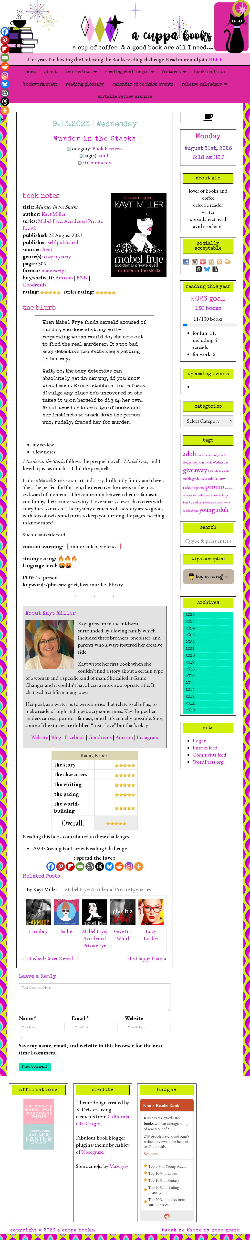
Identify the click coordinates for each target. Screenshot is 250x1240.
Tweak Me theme (182, 1230)
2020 (190, 656)
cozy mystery (57, 256)
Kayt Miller (54, 213)
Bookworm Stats (40, 84)
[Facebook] (50, 866)
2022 (190, 642)
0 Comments (97, 162)
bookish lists (209, 72)
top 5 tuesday (213, 495)
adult (104, 155)
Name (27, 1018)
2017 (190, 663)
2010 (190, 711)
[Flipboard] (70, 866)
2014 (190, 683)
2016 (190, 670)
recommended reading (194, 495)
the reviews (79, 72)
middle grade (191, 478)
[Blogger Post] (89, 866)
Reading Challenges (128, 72)
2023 (190, 636)
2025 (190, 622)
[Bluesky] (109, 866)
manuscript (54, 270)
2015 (190, 677)
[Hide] (2, 119)
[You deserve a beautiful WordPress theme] (38, 1110)
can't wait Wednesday (213, 462)
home (30, 72)
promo (214, 486)
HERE (215, 59)
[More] (138, 866)
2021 (190, 649)
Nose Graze (226, 1230)
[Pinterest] (60, 866)
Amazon (64, 277)
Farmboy (38, 931)
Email (80, 1018)
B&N (82, 277)
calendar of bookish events (142, 84)
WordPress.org (208, 761)
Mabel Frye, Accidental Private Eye (94, 938)
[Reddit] (119, 866)
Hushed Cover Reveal (50, 958)
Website (39, 737)
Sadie (66, 931)
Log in (200, 740)
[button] (99, 444)
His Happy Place (144, 958)
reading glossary (85, 84)
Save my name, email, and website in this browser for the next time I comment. (91, 1049)
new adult (208, 478)
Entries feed (205, 747)
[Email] (80, 866)
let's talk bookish (218, 471)
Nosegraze (92, 1151)
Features (172, 72)
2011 (190, 704)
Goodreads (34, 284)
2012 (190, 697)
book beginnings (208, 455)
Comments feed (209, 754)
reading (229, 488)
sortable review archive (125, 97)
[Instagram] (129, 866)
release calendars (203, 84)
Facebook (75, 737)
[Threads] (99, 866)
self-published (63, 242)
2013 (190, 690)
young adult (214, 509)
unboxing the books (212, 502)
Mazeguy (118, 1166)
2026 (190, 615)
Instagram (147, 737)
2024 (190, 629)
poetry (200, 487)
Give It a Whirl (123, 935)
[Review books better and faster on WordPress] (38, 1136)
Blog (56, 737)
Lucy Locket (151, 935)
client (46, 249)
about (50, 72)
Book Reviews (107, 148)
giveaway (195, 469)
